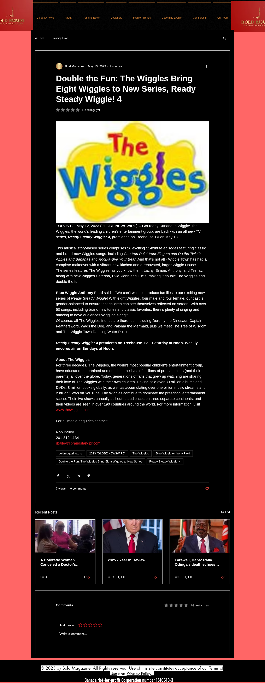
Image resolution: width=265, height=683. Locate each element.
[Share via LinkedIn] (78, 476)
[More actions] (206, 66)
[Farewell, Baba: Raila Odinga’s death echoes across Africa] (200, 536)
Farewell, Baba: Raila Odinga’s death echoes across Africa (195, 562)
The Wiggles (140, 453)
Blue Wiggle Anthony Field (173, 453)
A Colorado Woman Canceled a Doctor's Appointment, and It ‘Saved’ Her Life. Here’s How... (64, 562)
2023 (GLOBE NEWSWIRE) (107, 453)
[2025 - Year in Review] (133, 536)
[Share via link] (88, 476)
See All (225, 511)
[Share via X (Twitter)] (68, 476)
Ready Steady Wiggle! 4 (165, 461)
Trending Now (60, 38)
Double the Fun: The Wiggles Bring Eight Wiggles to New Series (100, 461)
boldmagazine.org (70, 453)
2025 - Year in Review (126, 560)
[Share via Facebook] (58, 476)
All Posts (39, 38)
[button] (224, 38)
